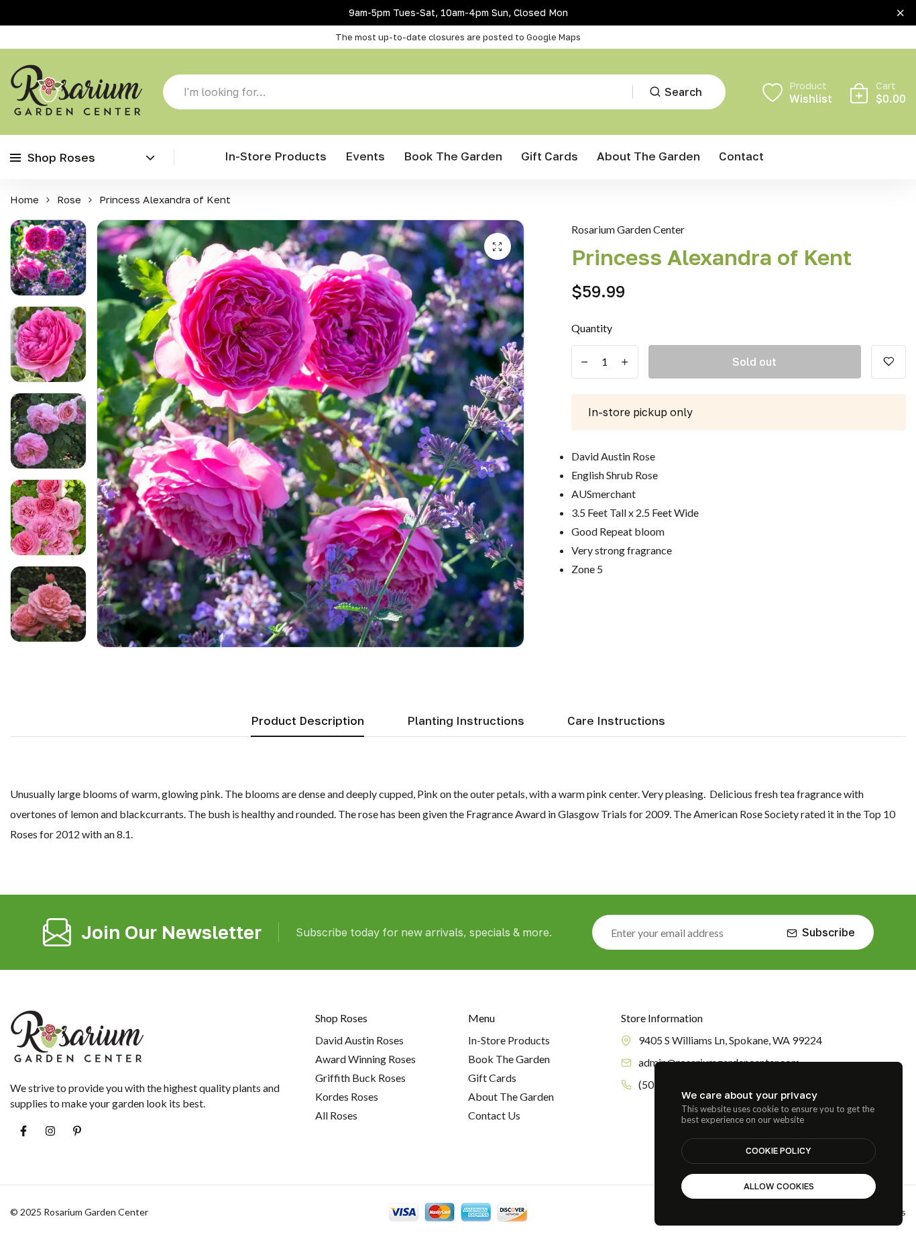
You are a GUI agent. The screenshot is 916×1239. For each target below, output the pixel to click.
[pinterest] (77, 1131)
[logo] (76, 92)
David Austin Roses (359, 1040)
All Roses (336, 1115)
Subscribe (828, 932)
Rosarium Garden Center (628, 229)
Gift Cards (549, 156)
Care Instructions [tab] (616, 721)
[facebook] (23, 1131)
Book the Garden (453, 156)
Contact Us (494, 1115)
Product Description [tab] (307, 721)
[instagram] (50, 1131)
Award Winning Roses (365, 1058)
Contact (741, 156)
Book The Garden (509, 1058)
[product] (497, 246)
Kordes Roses (346, 1096)
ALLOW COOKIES (779, 1186)
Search (683, 92)
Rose (69, 199)
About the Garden (648, 156)
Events (365, 156)
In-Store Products (276, 156)
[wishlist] (888, 362)
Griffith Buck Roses (360, 1077)
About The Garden (511, 1096)
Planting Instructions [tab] (465, 721)
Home (24, 199)
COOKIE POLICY (778, 1150)
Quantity (591, 327)
